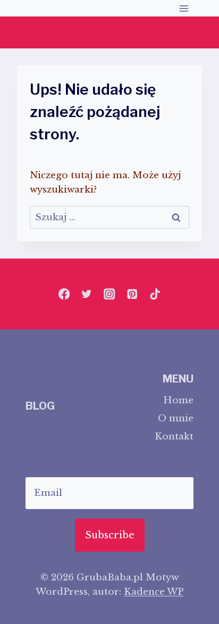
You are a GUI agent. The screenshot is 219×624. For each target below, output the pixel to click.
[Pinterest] (132, 293)
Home (178, 400)
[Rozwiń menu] (183, 8)
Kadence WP (153, 591)
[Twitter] (86, 293)
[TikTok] (155, 293)
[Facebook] (64, 293)
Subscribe (109, 535)
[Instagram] (109, 293)
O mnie (175, 418)
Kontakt (174, 436)
